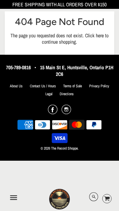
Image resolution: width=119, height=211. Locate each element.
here (100, 35)
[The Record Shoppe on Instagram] (66, 111)
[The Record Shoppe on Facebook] (52, 111)
